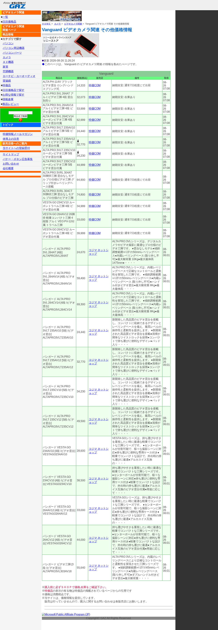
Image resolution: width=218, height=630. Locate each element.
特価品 (7, 85)
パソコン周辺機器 (14, 48)
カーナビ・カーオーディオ (19, 76)
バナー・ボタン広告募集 (18, 159)
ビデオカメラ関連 (73, 23)
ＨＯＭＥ (46, 23)
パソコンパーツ (12, 52)
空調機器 (8, 71)
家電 (5, 66)
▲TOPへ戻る (203, 623)
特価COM (94, 85)
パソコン (8, 43)
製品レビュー (11, 104)
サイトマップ (11, 154)
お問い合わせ (11, 163)
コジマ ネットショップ (98, 252)
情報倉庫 (8, 99)
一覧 (5, 17)
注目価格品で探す (13, 90)
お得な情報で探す (13, 94)
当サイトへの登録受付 (16, 148)
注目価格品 (9, 21)
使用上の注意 (11, 138)
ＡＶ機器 (8, 62)
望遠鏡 (7, 80)
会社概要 (8, 168)
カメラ (57, 23)
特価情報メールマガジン (18, 134)
